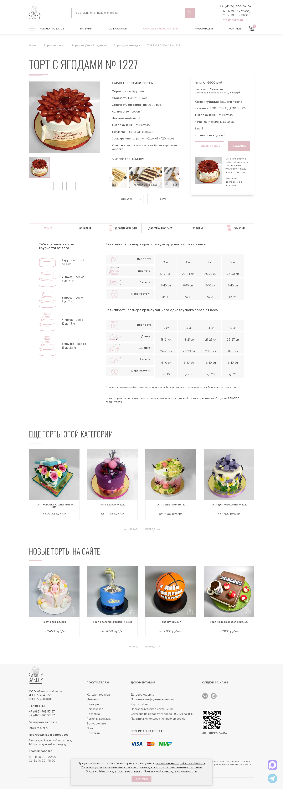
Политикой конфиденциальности (170, 771)
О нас (90, 728)
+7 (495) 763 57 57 (235, 6)
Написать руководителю (160, 29)
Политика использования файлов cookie (158, 719)
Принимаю (142, 779)
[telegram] (272, 778)
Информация (204, 29)
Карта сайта (139, 704)
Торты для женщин (127, 45)
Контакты (235, 29)
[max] (272, 765)
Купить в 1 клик (209, 146)
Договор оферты (142, 695)
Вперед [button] (150, 529)
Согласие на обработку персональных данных (162, 714)
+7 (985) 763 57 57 (42, 712)
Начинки (86, 29)
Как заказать (95, 709)
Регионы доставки (99, 719)
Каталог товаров (51, 29)
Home (33, 45)
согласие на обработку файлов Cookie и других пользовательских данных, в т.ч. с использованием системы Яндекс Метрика (143, 767)
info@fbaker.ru (232, 20)
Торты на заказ (54, 45)
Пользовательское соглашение (152, 709)
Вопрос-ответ (96, 724)
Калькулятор (117, 29)
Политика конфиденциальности (152, 699)
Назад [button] (133, 529)
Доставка (93, 714)
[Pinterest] (214, 696)
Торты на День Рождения (89, 45)
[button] (58, 186)
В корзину (239, 146)
